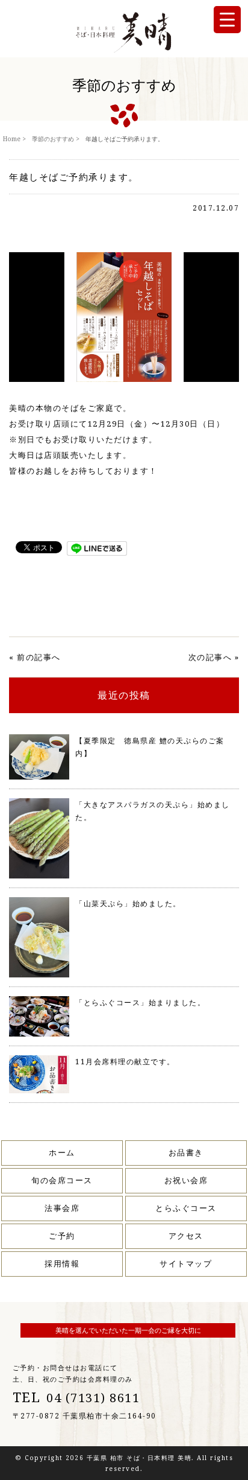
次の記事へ (210, 657)
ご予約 (62, 1235)
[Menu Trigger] (227, 19)
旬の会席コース (62, 1180)
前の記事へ (39, 657)
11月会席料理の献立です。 (125, 1061)
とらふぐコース (186, 1207)
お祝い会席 (186, 1180)
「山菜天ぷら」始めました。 (128, 903)
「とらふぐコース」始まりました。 (140, 1002)
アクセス (186, 1235)
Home (11, 139)
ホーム (62, 1152)
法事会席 (62, 1207)
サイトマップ (186, 1263)
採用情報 (62, 1263)
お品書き (186, 1152)
